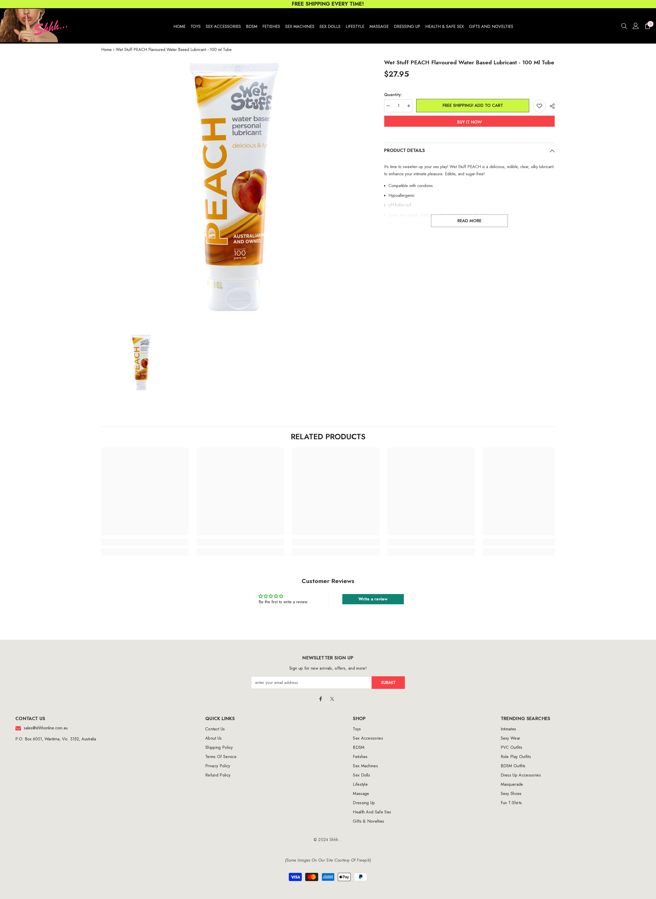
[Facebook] (320, 699)
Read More (469, 221)
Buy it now (469, 122)
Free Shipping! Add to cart (471, 105)
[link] (145, 542)
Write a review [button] (372, 599)
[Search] (624, 26)
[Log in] (636, 26)
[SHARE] (550, 106)
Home (106, 50)
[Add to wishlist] (539, 105)
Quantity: (393, 95)
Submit (388, 683)
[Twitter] (332, 699)
